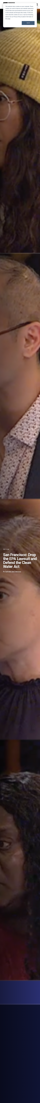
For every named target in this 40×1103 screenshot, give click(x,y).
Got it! (28, 23)
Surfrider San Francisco (13, 572)
